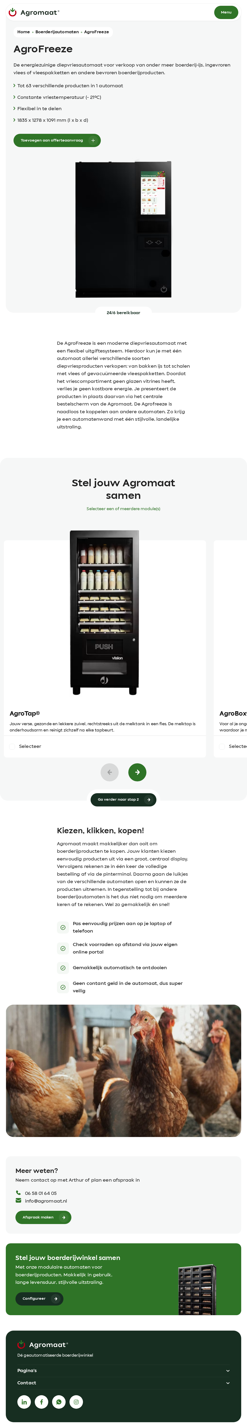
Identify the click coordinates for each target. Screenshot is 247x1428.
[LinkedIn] (24, 1402)
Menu (226, 12)
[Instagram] (76, 1402)
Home (23, 32)
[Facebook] (41, 1402)
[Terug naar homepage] (34, 12)
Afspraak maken (38, 1217)
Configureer (34, 1298)
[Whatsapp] (59, 1402)
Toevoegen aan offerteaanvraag (52, 140)
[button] (123, 1371)
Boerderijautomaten (57, 32)
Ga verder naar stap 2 (118, 799)
